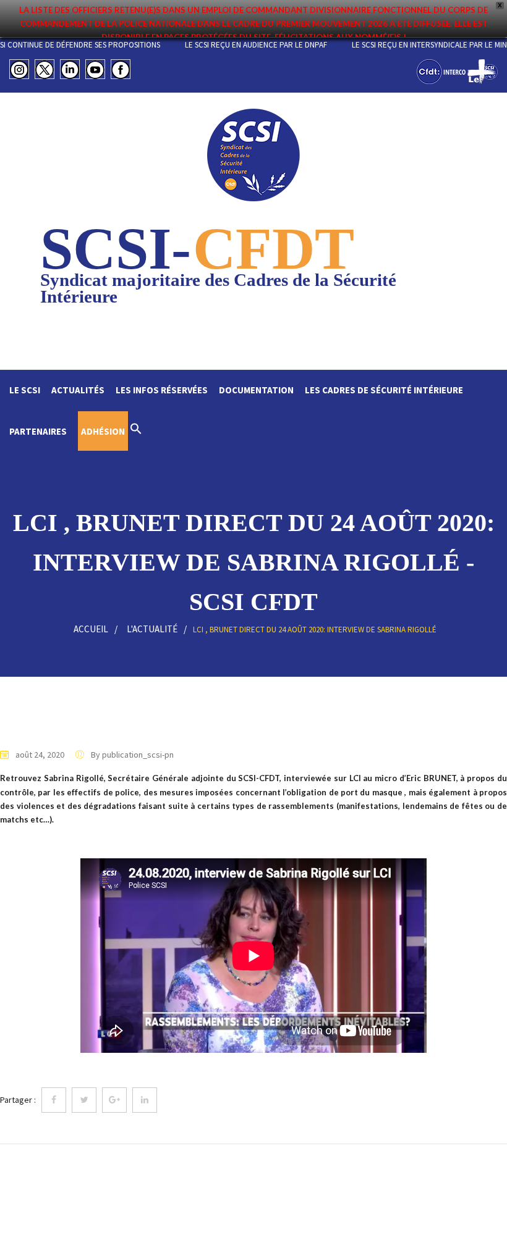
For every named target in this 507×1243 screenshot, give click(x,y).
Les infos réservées (162, 390)
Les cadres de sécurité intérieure (384, 390)
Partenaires (38, 431)
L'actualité (152, 629)
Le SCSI (24, 390)
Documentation (256, 390)
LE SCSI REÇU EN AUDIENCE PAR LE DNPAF (276, 45)
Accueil (91, 629)
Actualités (77, 390)
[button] (136, 430)
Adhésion (103, 431)
